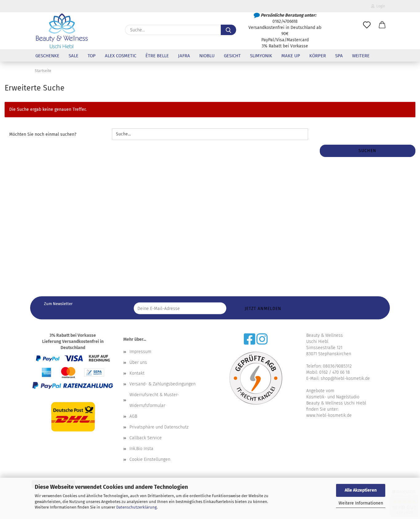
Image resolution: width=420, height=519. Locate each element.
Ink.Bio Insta (141, 448)
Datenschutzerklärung (136, 507)
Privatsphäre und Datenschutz (158, 427)
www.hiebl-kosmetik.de (329, 415)
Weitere (361, 55)
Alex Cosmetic (120, 55)
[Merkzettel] (366, 25)
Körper (317, 55)
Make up (290, 55)
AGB (133, 416)
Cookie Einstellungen (149, 459)
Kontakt (137, 373)
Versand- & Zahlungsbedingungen (162, 384)
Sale (73, 55)
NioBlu (207, 55)
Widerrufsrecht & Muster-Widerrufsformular (154, 400)
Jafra (184, 55)
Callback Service (145, 438)
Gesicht (232, 55)
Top (92, 55)
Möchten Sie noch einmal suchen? (42, 134)
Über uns (138, 362)
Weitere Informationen (361, 503)
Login (379, 6)
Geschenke (47, 55)
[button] (382, 25)
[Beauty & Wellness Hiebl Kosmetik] (62, 30)
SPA (339, 55)
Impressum (140, 351)
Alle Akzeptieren (361, 490)
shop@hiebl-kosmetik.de (345, 378)
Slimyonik (261, 55)
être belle (157, 55)
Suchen (367, 150)
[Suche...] (228, 30)
